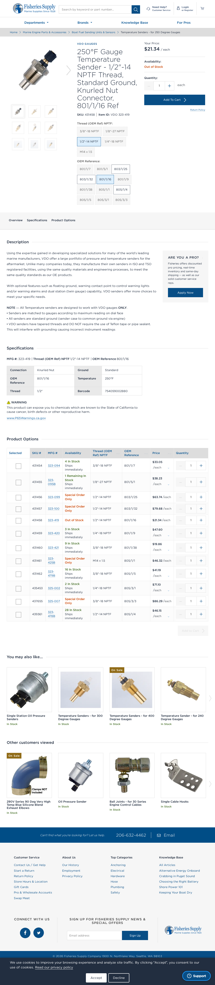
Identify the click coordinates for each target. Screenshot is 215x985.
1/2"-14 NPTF (89, 141)
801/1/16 (105, 179)
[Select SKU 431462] (18, 574)
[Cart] (201, 8)
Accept (96, 978)
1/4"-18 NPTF (114, 141)
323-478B (51, 614)
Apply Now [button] (185, 292)
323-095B (52, 482)
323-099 (54, 497)
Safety (115, 892)
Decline (119, 978)
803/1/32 (86, 179)
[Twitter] (38, 929)
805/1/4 (121, 189)
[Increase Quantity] (169, 85)
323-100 (53, 508)
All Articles (167, 865)
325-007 (54, 601)
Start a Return (24, 871)
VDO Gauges (87, 43)
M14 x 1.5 (86, 152)
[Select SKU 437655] (18, 601)
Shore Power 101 (171, 887)
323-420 (54, 533)
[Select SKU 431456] (18, 497)
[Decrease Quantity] (148, 85)
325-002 (54, 588)
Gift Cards (21, 887)
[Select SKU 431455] (18, 482)
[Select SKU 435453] (18, 588)
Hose (114, 881)
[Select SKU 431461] (18, 561)
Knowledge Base (134, 23)
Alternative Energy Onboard (179, 871)
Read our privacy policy (54, 967)
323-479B (51, 573)
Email (169, 835)
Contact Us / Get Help (30, 865)
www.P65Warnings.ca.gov (26, 418)
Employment (71, 871)
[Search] (136, 9)
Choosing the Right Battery (178, 881)
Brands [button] (83, 23)
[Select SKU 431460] (18, 548)
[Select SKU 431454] (18, 466)
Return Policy (197, 109)
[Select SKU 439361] (18, 614)
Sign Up (135, 935)
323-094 (54, 465)
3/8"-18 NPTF (89, 131)
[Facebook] (25, 929)
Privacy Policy (72, 876)
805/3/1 (103, 200)
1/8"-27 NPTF (115, 131)
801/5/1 (102, 169)
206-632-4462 (131, 835)
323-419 (53, 520)
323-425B (51, 560)
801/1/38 (86, 189)
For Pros (184, 23)
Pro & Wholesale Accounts (33, 892)
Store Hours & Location (30, 881)
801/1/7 (85, 169)
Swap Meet (22, 898)
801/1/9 (123, 179)
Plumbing (117, 887)
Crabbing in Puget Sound (177, 876)
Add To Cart (172, 100)
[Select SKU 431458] (18, 520)
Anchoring (118, 865)
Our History (70, 865)
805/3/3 (121, 200)
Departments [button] (35, 23)
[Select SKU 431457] (18, 509)
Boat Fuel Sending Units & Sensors (93, 32)
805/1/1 (104, 189)
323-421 (53, 547)
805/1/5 (85, 200)
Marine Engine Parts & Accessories (44, 32)
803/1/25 (120, 169)
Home (13, 32)
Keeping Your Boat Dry (175, 892)
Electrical (117, 871)
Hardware (118, 876)
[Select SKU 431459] (18, 533)
